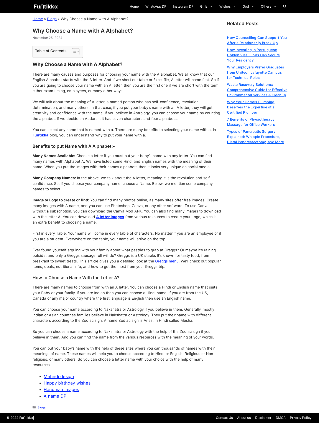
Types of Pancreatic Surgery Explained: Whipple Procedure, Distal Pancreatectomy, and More (255, 136)
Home (134, 6)
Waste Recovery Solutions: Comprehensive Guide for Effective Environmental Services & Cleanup (257, 89)
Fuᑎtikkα (46, 6)
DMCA (281, 418)
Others (266, 6)
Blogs (52, 19)
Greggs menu (167, 261)
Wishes (225, 6)
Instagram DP (183, 6)
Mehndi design (59, 376)
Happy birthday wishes (67, 383)
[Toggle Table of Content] (73, 51)
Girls (203, 6)
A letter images (110, 217)
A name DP (55, 396)
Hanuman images (61, 389)
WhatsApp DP (155, 6)
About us (244, 418)
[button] (285, 6)
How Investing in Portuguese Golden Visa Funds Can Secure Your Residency (253, 55)
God (246, 6)
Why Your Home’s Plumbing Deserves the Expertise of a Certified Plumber (251, 107)
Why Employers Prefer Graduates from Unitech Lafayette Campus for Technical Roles (255, 72)
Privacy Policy (300, 418)
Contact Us (224, 418)
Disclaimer (263, 418)
